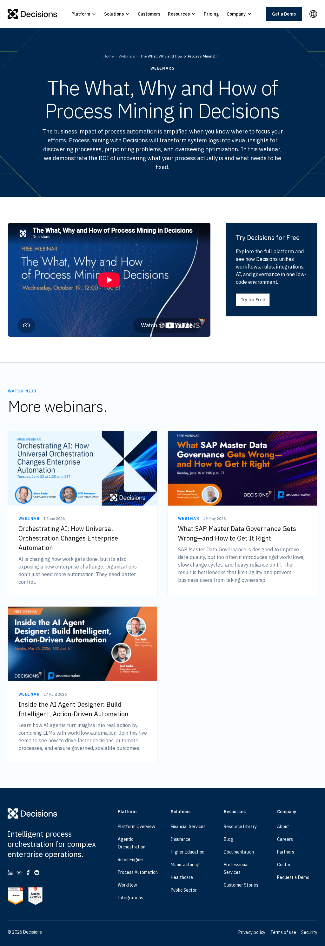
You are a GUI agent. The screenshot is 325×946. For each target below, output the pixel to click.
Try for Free (253, 300)
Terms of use (283, 932)
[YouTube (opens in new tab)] (19, 872)
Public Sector (184, 890)
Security (309, 932)
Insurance (180, 839)
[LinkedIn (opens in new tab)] (10, 872)
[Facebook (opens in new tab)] (27, 872)
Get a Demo (284, 14)
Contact (285, 865)
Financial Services (188, 826)
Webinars (127, 56)
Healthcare (182, 877)
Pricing (211, 14)
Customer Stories (241, 885)
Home (108, 56)
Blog (228, 839)
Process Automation (138, 872)
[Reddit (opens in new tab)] (36, 872)
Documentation (239, 852)
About (283, 826)
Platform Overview (136, 826)
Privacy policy (251, 932)
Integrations (130, 898)
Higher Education (187, 852)
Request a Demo (293, 877)
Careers (285, 839)
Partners (285, 852)
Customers (149, 14)
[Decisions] (32, 14)
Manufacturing (185, 865)
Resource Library (240, 826)
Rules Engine (130, 859)
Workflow (127, 885)
